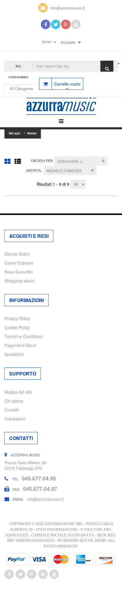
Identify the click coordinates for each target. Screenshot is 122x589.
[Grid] (7, 161)
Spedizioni (14, 354)
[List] (18, 161)
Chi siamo (13, 401)
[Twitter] (55, 24)
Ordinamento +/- (70, 161)
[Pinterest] (43, 574)
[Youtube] (76, 24)
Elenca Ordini (17, 254)
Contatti (11, 410)
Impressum (14, 419)
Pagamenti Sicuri (20, 345)
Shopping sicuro (19, 281)
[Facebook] (45, 24)
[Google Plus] (65, 24)
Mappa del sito (18, 392)
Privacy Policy (17, 318)
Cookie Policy (17, 327)
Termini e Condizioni (23, 336)
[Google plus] (31, 574)
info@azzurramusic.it (67, 8)
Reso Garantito (18, 272)
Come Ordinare (18, 263)
